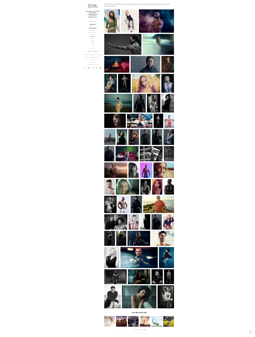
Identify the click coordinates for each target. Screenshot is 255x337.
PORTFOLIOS (92, 28)
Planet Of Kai (93, 59)
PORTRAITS (92, 36)
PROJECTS (93, 24)
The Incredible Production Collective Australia (93, 54)
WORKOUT (92, 34)
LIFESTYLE (93, 40)
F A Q (92, 48)
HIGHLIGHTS (92, 21)
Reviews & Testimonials (93, 64)
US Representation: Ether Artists (93, 57)
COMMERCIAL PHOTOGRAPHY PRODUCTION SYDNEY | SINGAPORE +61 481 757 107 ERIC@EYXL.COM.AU (94, 14)
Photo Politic (92, 62)
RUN (93, 44)
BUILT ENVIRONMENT (92, 32)
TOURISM (93, 38)
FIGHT (92, 42)
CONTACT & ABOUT (93, 51)
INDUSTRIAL (92, 30)
